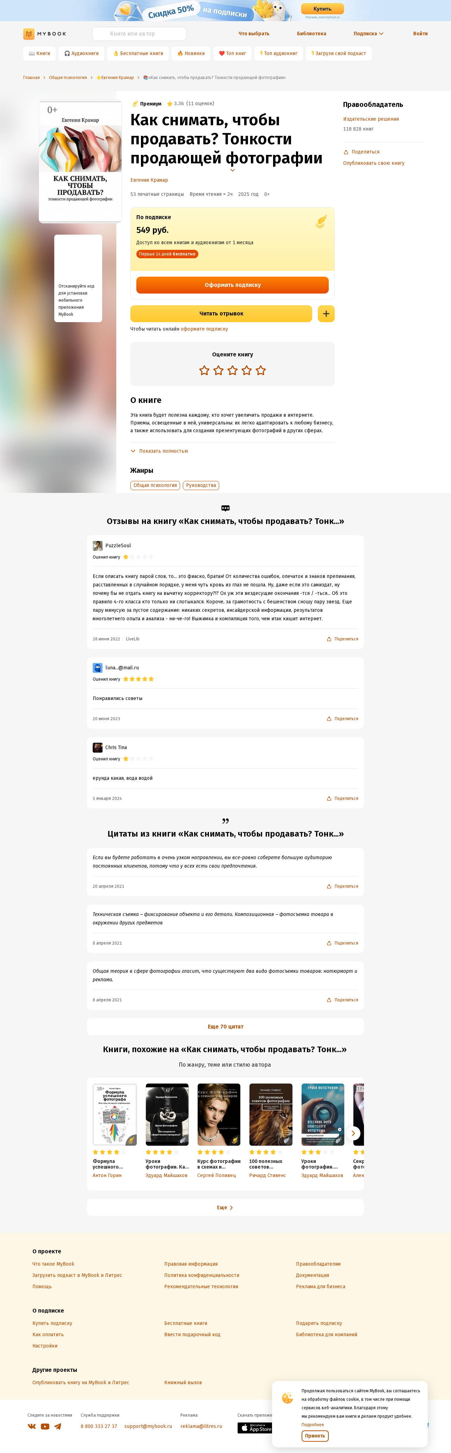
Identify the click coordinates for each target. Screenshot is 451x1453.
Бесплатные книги (141, 53)
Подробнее (313, 1424)
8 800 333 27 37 (99, 1426)
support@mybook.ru (148, 1426)
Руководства (201, 485)
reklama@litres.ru (201, 1426)
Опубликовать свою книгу (373, 163)
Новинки (195, 53)
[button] (353, 1133)
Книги (43, 53)
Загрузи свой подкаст (341, 53)
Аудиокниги (85, 53)
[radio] (204, 370)
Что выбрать (254, 34)
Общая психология (155, 485)
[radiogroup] (232, 371)
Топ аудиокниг (280, 53)
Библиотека (311, 34)
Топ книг (236, 53)
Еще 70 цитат (225, 1026)
